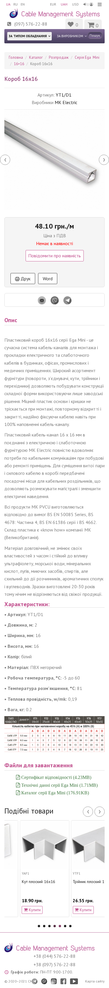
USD (75, 4)
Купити (20, 909)
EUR (53, 4)
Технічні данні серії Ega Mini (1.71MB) (59, 785)
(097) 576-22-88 (30, 24)
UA (8, 4)
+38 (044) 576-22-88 (54, 956)
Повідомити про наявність (54, 255)
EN (23, 4)
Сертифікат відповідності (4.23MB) (55, 777)
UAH (64, 4)
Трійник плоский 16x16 (79, 881)
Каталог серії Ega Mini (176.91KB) (54, 792)
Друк (25, 278)
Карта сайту (95, 981)
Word (48, 278)
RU (15, 4)
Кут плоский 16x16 (25, 881)
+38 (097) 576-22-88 (54, 964)
